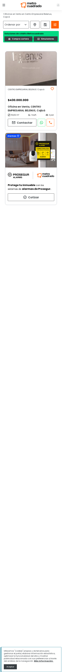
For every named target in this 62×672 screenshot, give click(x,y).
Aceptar (10, 666)
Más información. (43, 661)
